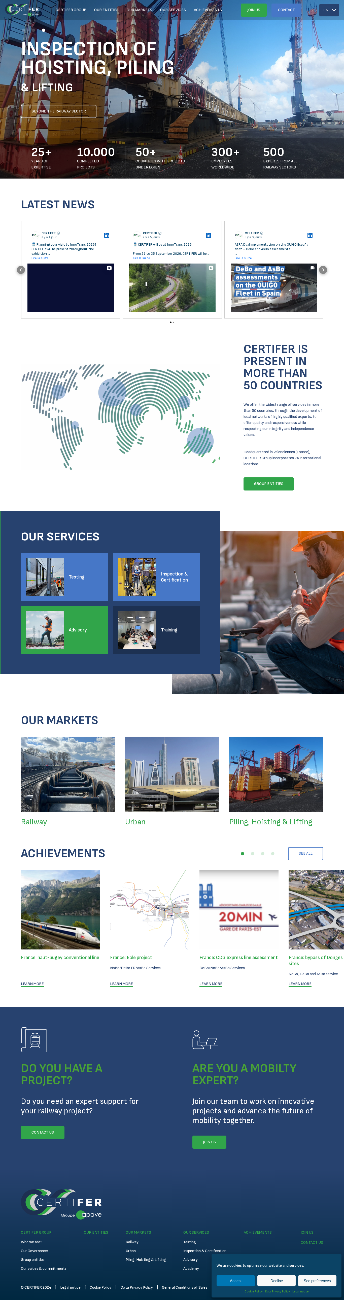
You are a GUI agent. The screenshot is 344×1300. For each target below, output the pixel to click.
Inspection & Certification (174, 577)
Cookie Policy (254, 1291)
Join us (253, 10)
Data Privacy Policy (277, 1291)
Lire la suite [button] (40, 258)
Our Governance (34, 1251)
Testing (77, 577)
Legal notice (300, 1291)
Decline (276, 1281)
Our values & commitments (43, 1268)
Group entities (33, 1259)
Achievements (208, 10)
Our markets (139, 10)
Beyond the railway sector (58, 111)
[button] (23, 30)
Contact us (312, 1242)
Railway (132, 1242)
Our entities (106, 10)
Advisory (78, 630)
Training (169, 630)
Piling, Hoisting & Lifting (146, 1259)
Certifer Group (71, 10)
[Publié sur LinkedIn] (107, 235)
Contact (286, 10)
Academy (191, 1268)
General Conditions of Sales (184, 1287)
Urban (131, 1251)
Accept (236, 1281)
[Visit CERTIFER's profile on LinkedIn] (35, 235)
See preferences (317, 1281)
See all (306, 853)
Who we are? (31, 1242)
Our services (173, 10)
